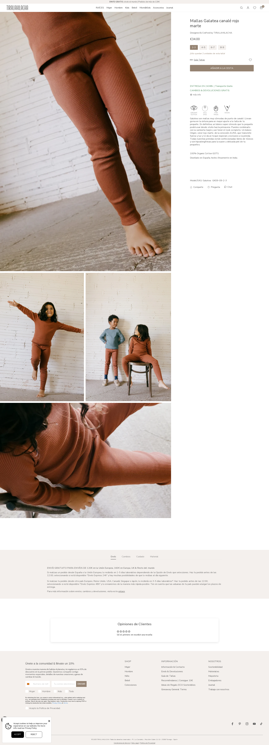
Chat (229, 187)
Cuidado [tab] (140, 556)
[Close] (49, 721)
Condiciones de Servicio (122, 743)
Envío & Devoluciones (172, 671)
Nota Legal (135, 743)
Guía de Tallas (168, 676)
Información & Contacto (173, 667)
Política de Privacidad (147, 743)
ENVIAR (81, 684)
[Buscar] (241, 7)
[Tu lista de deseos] (254, 7)
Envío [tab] (113, 556)
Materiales (213, 671)
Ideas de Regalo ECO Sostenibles (178, 685)
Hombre (129, 671)
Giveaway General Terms (174, 689)
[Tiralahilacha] (17, 8)
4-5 (203, 47)
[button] (109, 7)
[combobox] (28, 684)
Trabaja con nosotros (218, 689)
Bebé (127, 680)
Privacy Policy (57, 703)
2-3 (194, 47)
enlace (121, 591)
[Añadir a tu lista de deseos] (250, 60)
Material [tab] (154, 556)
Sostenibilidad (215, 667)
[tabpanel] (134, 580)
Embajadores (214, 680)
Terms (66, 703)
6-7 (213, 47)
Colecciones (131, 685)
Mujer (127, 667)
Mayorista (213, 676)
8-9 (222, 47)
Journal (211, 685)
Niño (127, 676)
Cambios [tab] (126, 556)
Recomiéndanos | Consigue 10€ (177, 680)
